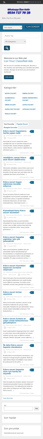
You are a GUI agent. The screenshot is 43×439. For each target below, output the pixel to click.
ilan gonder (33, 27)
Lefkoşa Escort (29, 109)
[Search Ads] (7, 48)
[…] (15, 150)
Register (32, 2)
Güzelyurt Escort (12, 109)
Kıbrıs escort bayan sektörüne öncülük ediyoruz (12, 184)
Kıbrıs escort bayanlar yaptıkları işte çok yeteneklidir (13, 239)
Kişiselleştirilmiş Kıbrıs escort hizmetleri (14, 211)
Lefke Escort (27, 105)
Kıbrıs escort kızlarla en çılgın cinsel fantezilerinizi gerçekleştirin (15, 321)
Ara (5, 405)
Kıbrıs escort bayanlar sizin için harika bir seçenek (13, 371)
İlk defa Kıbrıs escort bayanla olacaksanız (13, 346)
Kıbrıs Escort (28, 93)
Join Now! (9, 77)
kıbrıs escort (27, 135)
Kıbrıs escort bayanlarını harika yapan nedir (15, 132)
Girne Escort (10, 105)
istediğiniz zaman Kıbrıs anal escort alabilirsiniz (14, 158)
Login (38, 2)
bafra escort (10, 93)
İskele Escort (10, 114)
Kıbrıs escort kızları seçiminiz (12, 293)
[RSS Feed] (4, 2)
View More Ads (8, 398)
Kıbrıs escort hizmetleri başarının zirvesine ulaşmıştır (14, 268)
